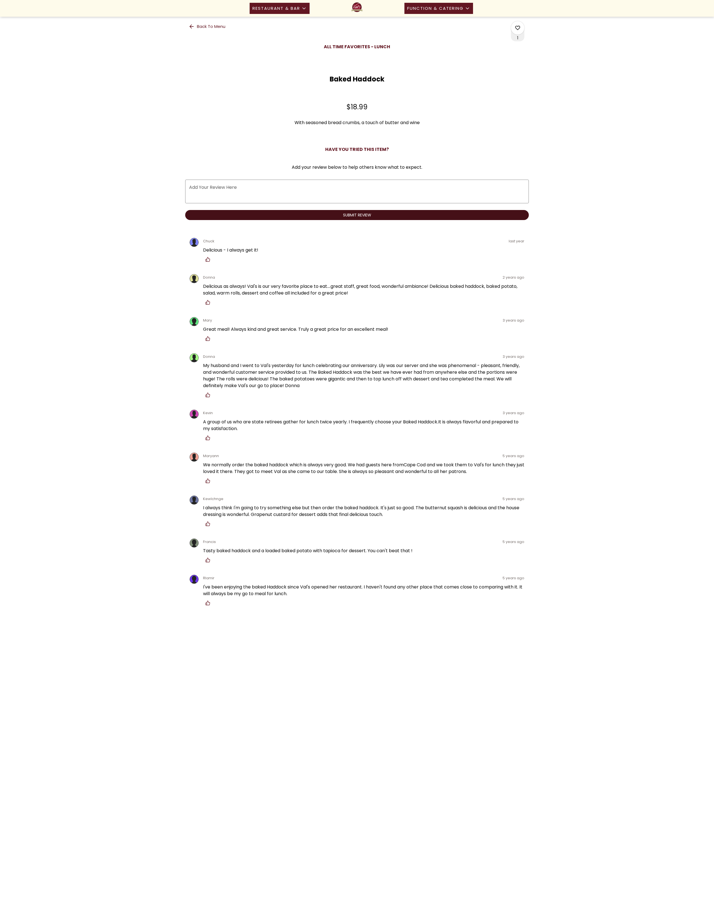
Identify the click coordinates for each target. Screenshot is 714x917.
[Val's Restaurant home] (357, 8)
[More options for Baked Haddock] (517, 28)
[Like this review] (209, 259)
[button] (280, 8)
